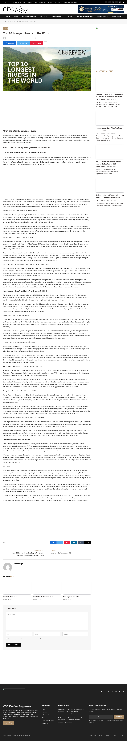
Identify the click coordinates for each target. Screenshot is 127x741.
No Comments (30, 38)
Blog (70, 17)
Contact (42, 2)
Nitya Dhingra (101, 99)
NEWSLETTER (116, 17)
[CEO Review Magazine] (17, 9)
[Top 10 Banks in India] (17, 587)
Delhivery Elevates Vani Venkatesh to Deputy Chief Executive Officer (109, 95)
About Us (7, 2)
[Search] (123, 2)
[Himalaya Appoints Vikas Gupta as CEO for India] (110, 118)
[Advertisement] (47, 111)
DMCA (50, 2)
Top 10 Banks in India (10, 597)
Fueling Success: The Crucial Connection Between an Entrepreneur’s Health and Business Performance (72, 719)
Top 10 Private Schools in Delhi (43, 597)
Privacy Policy (119, 720)
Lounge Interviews (28, 17)
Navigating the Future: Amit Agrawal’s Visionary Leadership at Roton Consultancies (71, 710)
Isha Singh (12, 38)
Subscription (32, 2)
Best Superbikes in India (71, 597)
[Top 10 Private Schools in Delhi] (47, 587)
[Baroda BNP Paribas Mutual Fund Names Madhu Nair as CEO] (110, 151)
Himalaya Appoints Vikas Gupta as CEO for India (109, 129)
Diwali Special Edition (71, 2)
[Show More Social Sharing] (45, 43)
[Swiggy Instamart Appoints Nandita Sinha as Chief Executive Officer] (110, 185)
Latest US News (103, 17)
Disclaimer (58, 2)
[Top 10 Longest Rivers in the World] (47, 91)
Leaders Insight (57, 17)
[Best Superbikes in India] (77, 587)
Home (8, 17)
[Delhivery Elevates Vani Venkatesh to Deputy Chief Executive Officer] (110, 84)
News (16, 17)
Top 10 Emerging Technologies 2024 (60, 553)
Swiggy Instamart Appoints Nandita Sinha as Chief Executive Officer (110, 196)
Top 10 (6, 28)
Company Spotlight (85, 17)
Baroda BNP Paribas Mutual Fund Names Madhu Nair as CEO (108, 162)
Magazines (43, 17)
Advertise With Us (19, 2)
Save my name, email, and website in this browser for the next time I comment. (29, 639)
